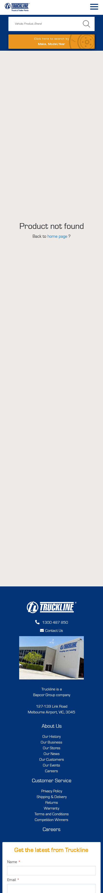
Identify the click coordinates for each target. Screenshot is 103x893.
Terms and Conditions (51, 814)
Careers (51, 771)
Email (13, 880)
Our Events (51, 765)
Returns (51, 803)
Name (14, 862)
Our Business (51, 742)
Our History (51, 737)
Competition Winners (51, 820)
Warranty (51, 808)
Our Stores (51, 748)
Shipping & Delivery (52, 797)
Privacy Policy (51, 791)
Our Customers (51, 760)
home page (57, 236)
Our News (52, 754)
